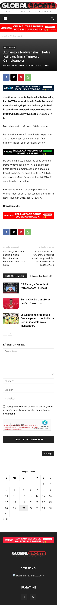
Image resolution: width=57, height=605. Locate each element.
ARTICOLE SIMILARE (15, 276)
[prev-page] (5, 334)
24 (6, 508)
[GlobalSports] (28, 7)
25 (14, 508)
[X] (13, 77)
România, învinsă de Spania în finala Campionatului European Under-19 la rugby (14, 258)
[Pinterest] (21, 77)
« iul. (5, 518)
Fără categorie (16, 36)
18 (14, 501)
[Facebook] (6, 77)
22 (43, 501)
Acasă (4, 36)
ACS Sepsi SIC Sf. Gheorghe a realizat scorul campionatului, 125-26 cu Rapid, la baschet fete (43, 258)
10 (6, 495)
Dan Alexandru (17, 65)
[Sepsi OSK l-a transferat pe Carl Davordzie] (11, 303)
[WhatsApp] (28, 77)
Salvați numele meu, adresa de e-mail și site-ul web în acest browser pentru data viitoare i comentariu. (28, 410)
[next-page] (10, 334)
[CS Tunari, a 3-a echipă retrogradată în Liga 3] (11, 288)
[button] (5, 18)
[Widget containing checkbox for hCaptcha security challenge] (27, 425)
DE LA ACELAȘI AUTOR (40, 276)
